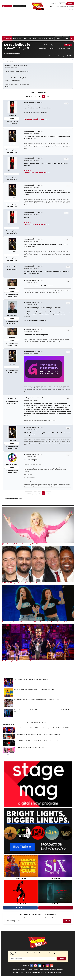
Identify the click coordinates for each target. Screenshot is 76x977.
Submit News (44, 969)
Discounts (56, 907)
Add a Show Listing (19, 6)
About (23, 969)
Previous (29, 97)
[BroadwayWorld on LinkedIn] (39, 965)
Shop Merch (8, 6)
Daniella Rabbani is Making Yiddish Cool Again (30, 747)
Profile (11, 118)
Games (51, 38)
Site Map (60, 969)
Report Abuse (62, 48)
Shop (45, 38)
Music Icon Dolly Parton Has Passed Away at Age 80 (20, 544)
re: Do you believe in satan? (33, 103)
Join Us (36, 969)
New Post (44, 48)
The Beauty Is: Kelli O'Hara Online (36, 119)
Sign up (67, 921)
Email (32, 92)
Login (66, 38)
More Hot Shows (20, 907)
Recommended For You (10, 674)
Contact (29, 969)
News (14, 38)
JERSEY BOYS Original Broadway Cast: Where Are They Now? (23, 583)
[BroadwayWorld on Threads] (47, 965)
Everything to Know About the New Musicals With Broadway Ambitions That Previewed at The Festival (36, 622)
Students (40, 38)
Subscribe (42, 92)
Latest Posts (58, 45)
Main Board (48, 45)
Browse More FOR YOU (36, 722)
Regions (53, 969)
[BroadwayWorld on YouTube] (51, 965)
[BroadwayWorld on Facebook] (31, 965)
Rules (70, 48)
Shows (19, 38)
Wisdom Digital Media (33, 972)
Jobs (34, 38)
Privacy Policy (58, 972)
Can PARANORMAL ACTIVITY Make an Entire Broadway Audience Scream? (38, 734)
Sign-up (62, 3)
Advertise (16, 969)
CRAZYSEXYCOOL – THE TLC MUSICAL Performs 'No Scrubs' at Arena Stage (38, 741)
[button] (72, 38)
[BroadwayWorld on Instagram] (35, 965)
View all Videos (8, 755)
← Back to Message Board (12, 53)
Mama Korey (27, 117)
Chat (30, 38)
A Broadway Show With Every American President (19, 661)
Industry (25, 38)
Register (58, 38)
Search (52, 48)
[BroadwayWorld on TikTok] (43, 965)
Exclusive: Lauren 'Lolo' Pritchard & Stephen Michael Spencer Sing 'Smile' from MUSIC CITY (43, 728)
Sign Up (61, 958)
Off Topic (68, 45)
